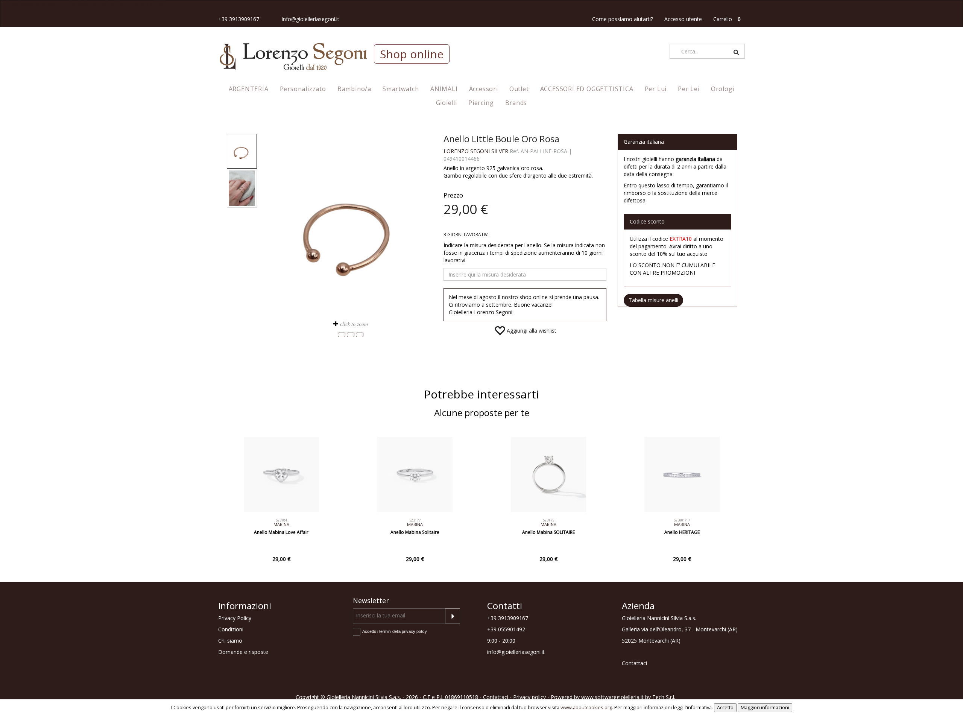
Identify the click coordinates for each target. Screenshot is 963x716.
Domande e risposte (243, 651)
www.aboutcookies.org (586, 707)
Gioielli (446, 103)
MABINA (281, 524)
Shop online (412, 54)
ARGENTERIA (249, 89)
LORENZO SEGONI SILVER (476, 151)
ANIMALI (444, 89)
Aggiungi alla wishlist (530, 330)
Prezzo (453, 195)
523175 (548, 520)
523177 (415, 520)
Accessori (483, 89)
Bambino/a (354, 89)
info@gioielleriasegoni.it (310, 19)
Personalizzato (303, 89)
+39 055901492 (506, 629)
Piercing (481, 103)
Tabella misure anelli (653, 300)
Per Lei (689, 89)
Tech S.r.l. (663, 697)
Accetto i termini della (394, 631)
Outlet (519, 89)
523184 (281, 520)
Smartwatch (401, 89)
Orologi (723, 89)
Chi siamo (230, 640)
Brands (516, 103)
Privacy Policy (234, 618)
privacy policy (414, 631)
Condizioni (230, 629)
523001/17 (682, 520)
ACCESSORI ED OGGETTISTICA (586, 89)
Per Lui (656, 89)
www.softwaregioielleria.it (612, 697)
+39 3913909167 (238, 19)
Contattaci (634, 663)
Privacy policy (529, 697)
